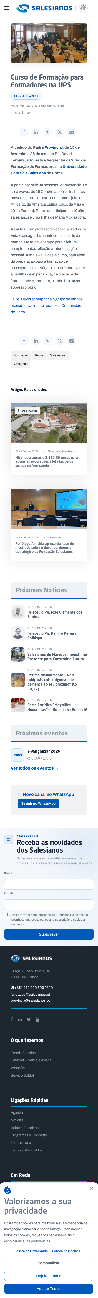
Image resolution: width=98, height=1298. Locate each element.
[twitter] (29, 1019)
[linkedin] (20, 1019)
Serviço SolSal (22, 1075)
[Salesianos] (54, 8)
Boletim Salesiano (25, 1127)
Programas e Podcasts (29, 1135)
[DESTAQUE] (49, 422)
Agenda (17, 1112)
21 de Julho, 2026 (26, 537)
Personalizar (48, 1263)
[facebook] (12, 1019)
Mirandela (54, 451)
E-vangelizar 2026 (43, 751)
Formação (21, 355)
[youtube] (37, 1019)
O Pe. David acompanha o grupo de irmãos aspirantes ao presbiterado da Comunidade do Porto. (47, 305)
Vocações (21, 364)
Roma (39, 355)
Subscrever (49, 934)
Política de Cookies (66, 1251)
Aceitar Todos (48, 1288)
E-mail (8, 894)
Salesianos (58, 355)
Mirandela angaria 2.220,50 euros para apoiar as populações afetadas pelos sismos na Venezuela (46, 461)
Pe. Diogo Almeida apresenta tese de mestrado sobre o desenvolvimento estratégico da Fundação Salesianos (44, 547)
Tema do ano (21, 1142)
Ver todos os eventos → (35, 768)
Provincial (53, 147)
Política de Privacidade (31, 1251)
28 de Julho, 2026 (26, 451)
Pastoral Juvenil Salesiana (31, 1060)
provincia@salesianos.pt (30, 1000)
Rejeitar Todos (48, 1276)
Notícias (23, 113)
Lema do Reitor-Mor (26, 1150)
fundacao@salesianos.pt (30, 994)
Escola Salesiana (24, 1052)
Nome (8, 873)
